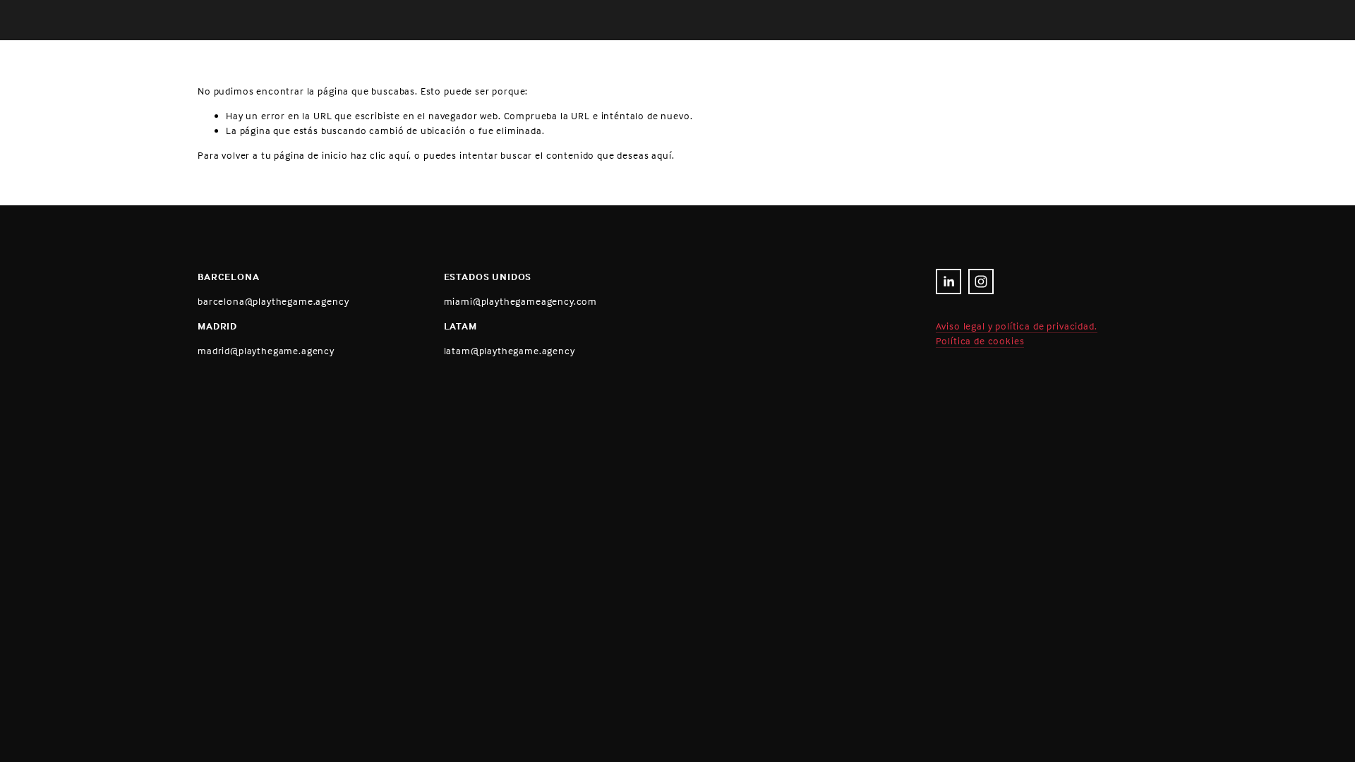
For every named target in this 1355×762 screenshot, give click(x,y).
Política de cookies (980, 340)
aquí (661, 155)
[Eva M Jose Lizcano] (948, 281)
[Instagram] (981, 281)
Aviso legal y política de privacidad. (1016, 326)
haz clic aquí (380, 155)
